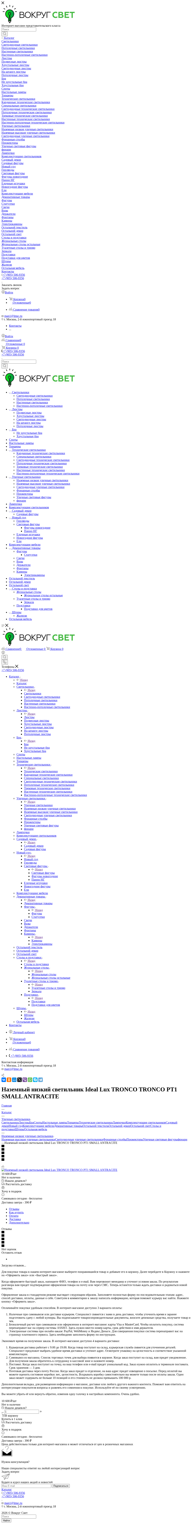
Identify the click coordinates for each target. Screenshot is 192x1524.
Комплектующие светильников (146, 1122)
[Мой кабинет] (3, 653)
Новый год (31, 859)
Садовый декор (34, 845)
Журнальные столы (44, 974)
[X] (19, 1079)
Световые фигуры (43, 872)
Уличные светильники (38, 805)
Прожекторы (135, 1139)
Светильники (32, 693)
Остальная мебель (35, 1129)
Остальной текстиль (96, 1125)
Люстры (29, 717)
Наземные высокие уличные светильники (28, 1139)
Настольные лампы (54, 1122)
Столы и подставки (36, 964)
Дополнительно (19, 1222)
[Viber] (24, 1079)
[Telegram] (40, 1079)
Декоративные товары (38, 903)
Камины (37, 940)
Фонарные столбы (115, 1139)
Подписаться (60, 1486)
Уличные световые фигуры (160, 1139)
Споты (38, 1122)
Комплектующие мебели (38, 1125)
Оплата (13, 1215)
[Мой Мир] (14, 1079)
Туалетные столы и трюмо (48, 987)
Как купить (16, 1212)
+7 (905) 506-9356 (13, 274)
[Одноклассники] (9, 1079)
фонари (182, 1139)
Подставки (38, 1001)
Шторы (28, 1015)
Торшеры (73, 1122)
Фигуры (37, 913)
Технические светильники (41, 771)
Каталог (21, 683)
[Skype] (35, 1079)
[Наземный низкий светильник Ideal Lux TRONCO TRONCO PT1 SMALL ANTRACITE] (59, 1169)
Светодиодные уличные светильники (79, 1139)
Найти (6, 1520)
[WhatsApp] (30, 1079)
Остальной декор (119, 1125)
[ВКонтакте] (4, 1079)
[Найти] (5, 33)
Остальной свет (140, 1125)
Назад (24, 680)
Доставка (15, 1219)
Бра (26, 744)
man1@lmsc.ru (13, 316)
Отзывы (14, 1209)
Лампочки (119, 1122)
